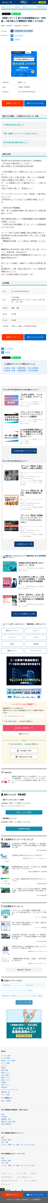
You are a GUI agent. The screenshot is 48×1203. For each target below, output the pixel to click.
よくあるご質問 (21, 1173)
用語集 (3, 1068)
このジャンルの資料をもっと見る (24, 614)
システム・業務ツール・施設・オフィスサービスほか (18, 1144)
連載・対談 (4, 1070)
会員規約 (22, 721)
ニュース (12, 637)
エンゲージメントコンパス (9, 1090)
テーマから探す (6, 1056)
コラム (35, 637)
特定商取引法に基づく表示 (9, 1181)
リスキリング (40, 985)
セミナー (36, 630)
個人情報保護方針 (6, 1177)
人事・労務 (4, 1142)
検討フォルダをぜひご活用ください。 (14, 806)
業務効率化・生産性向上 (9, 996)
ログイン (35, 2)
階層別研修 (22, 368)
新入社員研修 (18, 36)
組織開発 (17, 39)
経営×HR (4, 1087)
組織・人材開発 (6, 1101)
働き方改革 (29, 985)
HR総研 (3, 1082)
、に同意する (19, 721)
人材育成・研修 (9, 368)
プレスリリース (36, 651)
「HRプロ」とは (6, 1173)
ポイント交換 (5, 1094)
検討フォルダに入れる (35, 103)
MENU (7, 2)
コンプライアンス (25, 996)
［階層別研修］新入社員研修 (23, 31)
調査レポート (12, 651)
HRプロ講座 (5, 1075)
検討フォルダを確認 (24, 812)
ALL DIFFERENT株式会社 (27, 92)
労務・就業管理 (6, 1124)
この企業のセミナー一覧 (24, 544)
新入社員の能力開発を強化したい (16, 142)
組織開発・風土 (6, 1119)
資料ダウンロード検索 (8, 1060)
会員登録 (42, 2)
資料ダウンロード (28, 7)
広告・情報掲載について (25, 1177)
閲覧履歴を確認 (24, 829)
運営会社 (34, 1173)
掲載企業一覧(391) (24, 970)
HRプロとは (25, 734)
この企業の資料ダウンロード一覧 (24, 451)
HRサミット (5, 1085)
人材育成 (4, 1117)
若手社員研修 (33, 370)
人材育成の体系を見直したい (14, 125)
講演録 (35, 644)
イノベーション (7, 990)
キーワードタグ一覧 (24, 1002)
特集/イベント (5, 1073)
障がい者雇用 (37, 996)
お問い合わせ (5, 1184)
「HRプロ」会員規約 (29, 1181)
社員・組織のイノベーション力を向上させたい (21, 133)
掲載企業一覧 (5, 1092)
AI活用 (30, 990)
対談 (12, 644)
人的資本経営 (6, 985)
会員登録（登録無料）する (24, 728)
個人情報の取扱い (11, 721)
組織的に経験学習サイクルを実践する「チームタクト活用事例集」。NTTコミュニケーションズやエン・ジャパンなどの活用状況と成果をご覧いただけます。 (29, 779)
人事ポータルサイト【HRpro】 (11, 7)
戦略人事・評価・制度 (8, 1121)
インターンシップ (19, 990)
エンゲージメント (18, 985)
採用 (2, 1114)
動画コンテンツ (6, 1080)
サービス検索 (5, 1058)
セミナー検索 (5, 1063)
